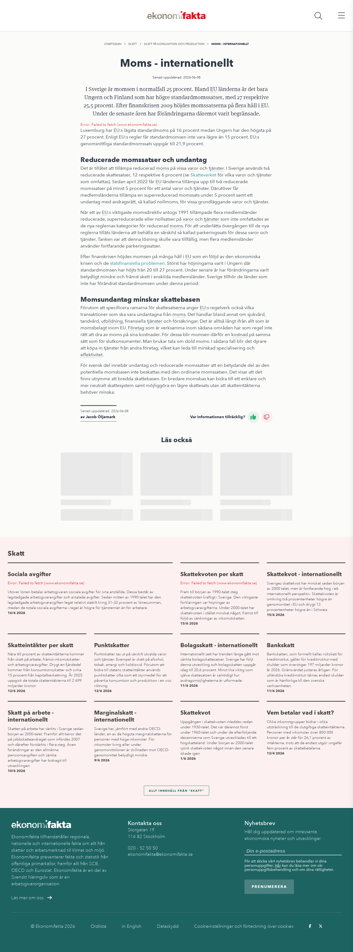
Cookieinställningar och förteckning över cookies (243, 926)
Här (278, 865)
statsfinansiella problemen (137, 263)
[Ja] (253, 417)
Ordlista (98, 926)
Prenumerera (269, 886)
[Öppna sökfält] (318, 15)
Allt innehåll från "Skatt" (176, 790)
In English (131, 926)
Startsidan (112, 44)
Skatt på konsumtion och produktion (174, 44)
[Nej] (267, 417)
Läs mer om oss (27, 898)
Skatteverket (203, 175)
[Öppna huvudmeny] (341, 15)
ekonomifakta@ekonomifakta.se (160, 854)
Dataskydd (168, 926)
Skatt (132, 44)
